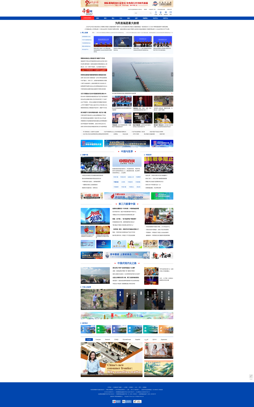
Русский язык (127, 339)
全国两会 (116, 134)
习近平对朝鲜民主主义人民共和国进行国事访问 (115, 131)
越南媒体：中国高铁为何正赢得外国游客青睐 (158, 235)
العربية (146, 339)
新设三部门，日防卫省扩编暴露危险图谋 (156, 178)
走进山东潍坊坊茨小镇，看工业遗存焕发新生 (126, 277)
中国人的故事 (86, 287)
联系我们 (131, 387)
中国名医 (114, 125)
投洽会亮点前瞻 (85, 99)
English (89, 339)
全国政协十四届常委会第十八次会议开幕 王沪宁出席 (155, 29)
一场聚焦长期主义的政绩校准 (89, 184)
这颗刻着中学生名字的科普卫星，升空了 (91, 282)
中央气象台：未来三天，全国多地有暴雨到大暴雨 (94, 80)
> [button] (172, 32)
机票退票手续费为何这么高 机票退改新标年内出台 (94, 86)
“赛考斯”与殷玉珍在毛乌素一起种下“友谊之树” (94, 308)
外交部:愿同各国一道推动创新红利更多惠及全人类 (94, 64)
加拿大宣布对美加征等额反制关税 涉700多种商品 (94, 126)
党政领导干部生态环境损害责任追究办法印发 (93, 61)
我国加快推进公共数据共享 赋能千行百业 (93, 58)
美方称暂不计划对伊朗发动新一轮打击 (92, 112)
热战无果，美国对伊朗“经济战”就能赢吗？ (157, 175)
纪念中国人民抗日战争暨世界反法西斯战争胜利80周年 (96, 134)
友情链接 (144, 387)
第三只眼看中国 (127, 204)
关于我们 (109, 387)
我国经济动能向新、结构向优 (89, 187)
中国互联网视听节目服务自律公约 (97, 389)
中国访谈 (135, 108)
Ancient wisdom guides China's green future (156, 374)
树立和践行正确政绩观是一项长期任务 (138, 26)
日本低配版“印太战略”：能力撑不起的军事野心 (156, 171)
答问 (106, 61)
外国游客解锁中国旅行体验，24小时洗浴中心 (158, 226)
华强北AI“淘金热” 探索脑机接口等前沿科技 (124, 283)
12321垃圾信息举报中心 (120, 389)
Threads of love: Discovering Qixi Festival (155, 356)
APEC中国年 (136, 134)
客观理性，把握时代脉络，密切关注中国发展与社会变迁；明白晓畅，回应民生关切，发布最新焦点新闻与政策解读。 (126, 170)
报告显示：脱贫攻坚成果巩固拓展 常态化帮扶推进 (126, 280)
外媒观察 (84, 222)
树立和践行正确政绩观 (149, 134)
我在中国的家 (136, 125)
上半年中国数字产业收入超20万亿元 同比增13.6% (94, 105)
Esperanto (164, 339)
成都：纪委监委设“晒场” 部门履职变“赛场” (124, 271)
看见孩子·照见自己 (159, 125)
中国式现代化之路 (127, 263)
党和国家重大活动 (86, 36)
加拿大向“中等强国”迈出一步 (153, 184)
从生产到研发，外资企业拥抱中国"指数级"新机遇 (93, 102)
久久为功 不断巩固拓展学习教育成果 (158, 26)
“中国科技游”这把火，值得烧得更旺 (91, 181)
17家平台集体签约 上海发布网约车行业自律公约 (93, 83)
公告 (136, 387)
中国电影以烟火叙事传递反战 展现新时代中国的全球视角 (102, 236)
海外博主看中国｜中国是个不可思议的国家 (123, 235)
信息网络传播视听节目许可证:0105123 (106, 394)
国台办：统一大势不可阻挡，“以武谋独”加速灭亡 (93, 67)
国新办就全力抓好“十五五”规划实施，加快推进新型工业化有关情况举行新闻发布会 (103, 50)
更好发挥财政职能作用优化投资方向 (91, 178)
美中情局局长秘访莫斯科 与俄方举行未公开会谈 (93, 118)
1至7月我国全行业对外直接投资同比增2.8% (93, 93)
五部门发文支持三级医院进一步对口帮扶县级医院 (94, 77)
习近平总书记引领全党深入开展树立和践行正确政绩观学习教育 (103, 26)
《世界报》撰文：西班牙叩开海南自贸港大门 (125, 229)
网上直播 (85, 32)
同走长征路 (125, 134)
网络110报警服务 (109, 389)
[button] (172, 74)
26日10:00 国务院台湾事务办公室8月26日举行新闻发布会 (110, 32)
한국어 (155, 339)
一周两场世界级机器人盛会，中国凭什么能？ (92, 171)
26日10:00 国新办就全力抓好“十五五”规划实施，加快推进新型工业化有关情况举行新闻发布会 (148, 32)
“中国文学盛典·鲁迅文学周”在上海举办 (138, 93)
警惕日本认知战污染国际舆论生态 (154, 181)
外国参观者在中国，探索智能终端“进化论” (123, 222)
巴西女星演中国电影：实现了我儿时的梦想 (157, 229)
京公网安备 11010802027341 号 (143, 391)
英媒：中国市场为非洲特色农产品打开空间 (123, 232)
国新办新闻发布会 (86, 46)
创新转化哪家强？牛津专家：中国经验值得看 (125, 208)
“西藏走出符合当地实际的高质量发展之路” (123, 214)
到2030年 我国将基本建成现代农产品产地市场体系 (94, 96)
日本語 (116, 339)
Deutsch (107, 339)
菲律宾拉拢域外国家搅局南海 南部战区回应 (93, 75)
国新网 (145, 9)
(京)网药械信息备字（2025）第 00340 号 (147, 394)
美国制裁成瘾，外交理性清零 (153, 187)
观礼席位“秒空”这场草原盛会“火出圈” (124, 268)
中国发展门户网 (152, 9)
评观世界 (149, 155)
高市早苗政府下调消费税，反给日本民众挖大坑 (93, 123)
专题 (105, 112)
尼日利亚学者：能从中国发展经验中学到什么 (124, 211)
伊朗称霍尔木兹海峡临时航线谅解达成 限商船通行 (94, 121)
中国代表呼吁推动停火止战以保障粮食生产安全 (93, 115)
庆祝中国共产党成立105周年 (156, 131)
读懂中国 (85, 155)
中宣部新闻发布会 (86, 43)
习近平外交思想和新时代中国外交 (135, 9)
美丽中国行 (162, 134)
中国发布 (130, 182)
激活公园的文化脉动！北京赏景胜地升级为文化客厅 (126, 274)
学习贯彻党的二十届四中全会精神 (91, 131)
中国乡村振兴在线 (161, 9)
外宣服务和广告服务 (117, 387)
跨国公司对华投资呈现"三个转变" (98, 99)
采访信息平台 (85, 49)
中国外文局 (169, 9)
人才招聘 (125, 387)
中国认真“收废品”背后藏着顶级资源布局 (92, 175)
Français (98, 339)
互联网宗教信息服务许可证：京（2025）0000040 (126, 394)
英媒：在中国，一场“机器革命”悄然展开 (124, 219)
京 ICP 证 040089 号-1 (109, 391)
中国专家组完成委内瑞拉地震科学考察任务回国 (93, 89)
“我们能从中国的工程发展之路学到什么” (122, 225)
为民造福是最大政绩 (127, 23)
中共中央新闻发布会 (87, 39)
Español (137, 339)
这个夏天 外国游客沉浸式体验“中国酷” (155, 222)
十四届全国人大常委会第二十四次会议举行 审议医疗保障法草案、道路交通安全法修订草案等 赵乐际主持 (113, 29)
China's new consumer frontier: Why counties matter (97, 374)
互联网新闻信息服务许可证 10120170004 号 (125, 391)
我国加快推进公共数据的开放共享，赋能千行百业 (94, 107)
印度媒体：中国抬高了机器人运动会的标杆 (157, 232)
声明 (140, 387)
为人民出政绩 (123, 26)
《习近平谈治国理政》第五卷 (138, 131)
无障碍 (251, 379)
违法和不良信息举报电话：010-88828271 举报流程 (152, 389)
